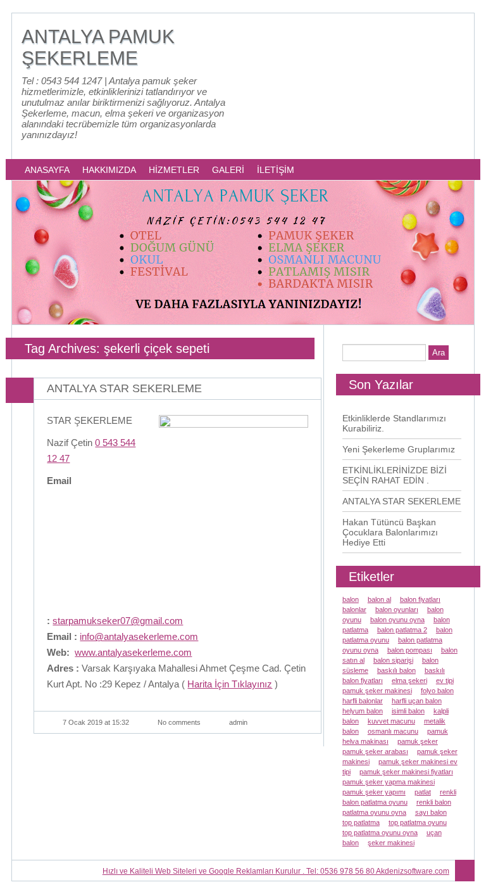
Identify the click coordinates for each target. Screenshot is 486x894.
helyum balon (362, 711)
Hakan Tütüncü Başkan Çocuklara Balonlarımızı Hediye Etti (390, 532)
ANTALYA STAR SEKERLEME (124, 388)
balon (350, 599)
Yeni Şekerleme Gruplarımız (398, 449)
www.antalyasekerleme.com (133, 652)
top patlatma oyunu (418, 822)
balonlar (354, 609)
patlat (422, 792)
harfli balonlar (362, 701)
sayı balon (431, 812)
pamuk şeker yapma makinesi (388, 782)
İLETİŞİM (275, 170)
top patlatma (361, 822)
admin (238, 722)
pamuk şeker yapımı (374, 792)
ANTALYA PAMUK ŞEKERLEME (98, 47)
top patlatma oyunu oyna (380, 832)
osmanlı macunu (393, 731)
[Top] (465, 871)
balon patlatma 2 (402, 630)
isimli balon (408, 711)
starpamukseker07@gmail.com (118, 620)
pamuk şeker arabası (375, 751)
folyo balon (437, 690)
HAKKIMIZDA (109, 170)
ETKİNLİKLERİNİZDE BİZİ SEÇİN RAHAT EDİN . (394, 475)
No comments (179, 722)
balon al (379, 599)
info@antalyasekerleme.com (139, 636)
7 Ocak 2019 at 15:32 (96, 722)
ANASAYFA (47, 170)
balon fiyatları (420, 599)
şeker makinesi (391, 842)
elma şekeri (409, 680)
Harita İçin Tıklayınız (229, 684)
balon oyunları (396, 609)
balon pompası (409, 650)
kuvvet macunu (391, 721)
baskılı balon (396, 670)
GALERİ (228, 170)
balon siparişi (393, 660)
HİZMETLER (174, 170)
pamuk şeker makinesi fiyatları (406, 772)
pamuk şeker (417, 741)
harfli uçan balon (417, 701)
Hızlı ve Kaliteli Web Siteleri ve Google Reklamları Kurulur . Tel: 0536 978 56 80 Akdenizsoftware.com (276, 871)
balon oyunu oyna (397, 619)
